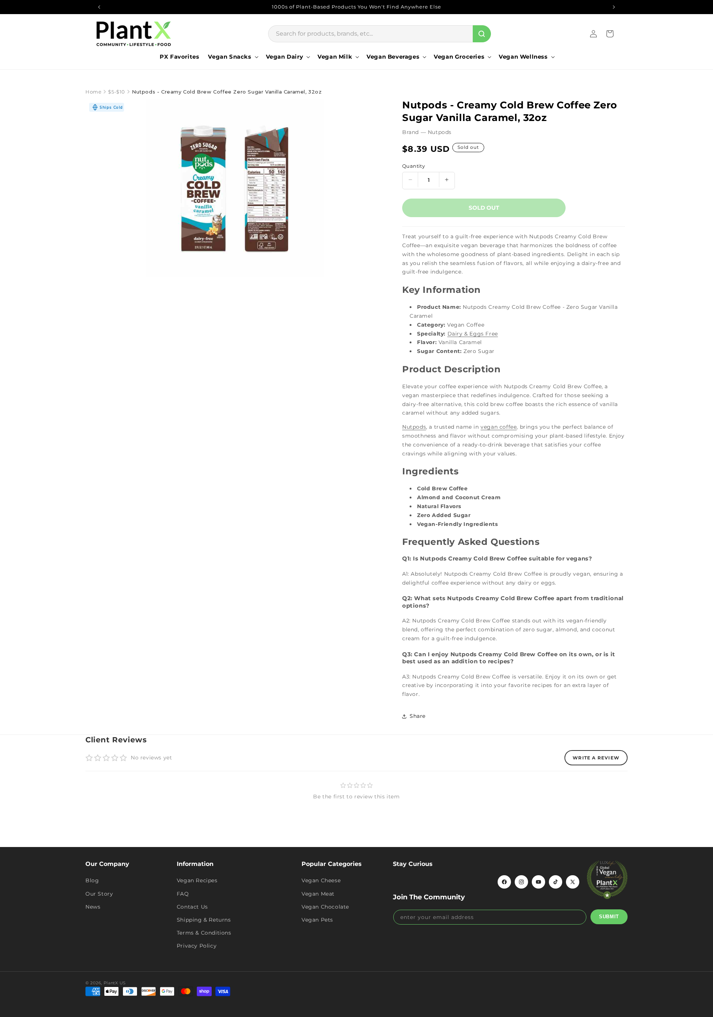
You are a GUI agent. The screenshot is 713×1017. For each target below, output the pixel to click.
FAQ (183, 893)
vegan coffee (499, 427)
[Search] (482, 33)
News (92, 906)
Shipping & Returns (204, 919)
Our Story (99, 893)
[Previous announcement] (99, 7)
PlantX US (115, 982)
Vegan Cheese (321, 880)
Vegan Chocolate (325, 906)
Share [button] (418, 716)
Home (93, 92)
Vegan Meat (318, 893)
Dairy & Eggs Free (472, 333)
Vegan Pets (317, 919)
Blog (92, 880)
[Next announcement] (614, 7)
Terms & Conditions (204, 932)
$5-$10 (116, 92)
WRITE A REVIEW (596, 758)
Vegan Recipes (197, 880)
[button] (232, 57)
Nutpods (414, 427)
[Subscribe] (609, 916)
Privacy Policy (196, 945)
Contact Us (192, 906)
